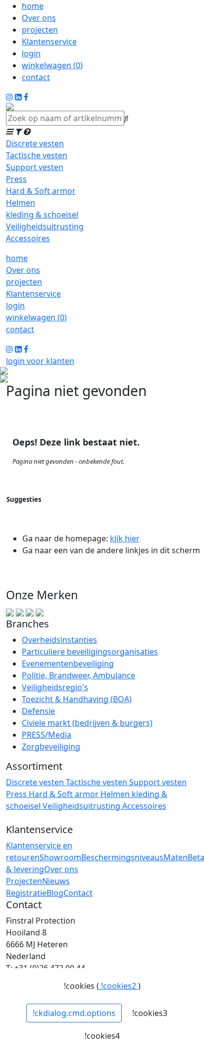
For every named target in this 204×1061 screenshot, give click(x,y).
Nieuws (56, 881)
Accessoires (28, 238)
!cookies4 (102, 1035)
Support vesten (34, 167)
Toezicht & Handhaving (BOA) (77, 699)
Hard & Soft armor (41, 190)
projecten (40, 29)
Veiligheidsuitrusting (45, 226)
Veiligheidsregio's (55, 687)
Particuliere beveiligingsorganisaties (90, 651)
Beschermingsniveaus (122, 857)
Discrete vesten (35, 143)
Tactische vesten (36, 155)
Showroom (60, 857)
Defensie (38, 711)
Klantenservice (49, 41)
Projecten (24, 881)
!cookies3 (149, 1013)
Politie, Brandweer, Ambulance (78, 675)
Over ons (39, 17)
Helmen (20, 202)
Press (16, 179)
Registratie (26, 892)
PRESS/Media (46, 734)
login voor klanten (40, 360)
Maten (175, 857)
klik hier (125, 538)
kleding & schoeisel (42, 214)
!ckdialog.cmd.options (74, 1013)
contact (36, 77)
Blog (55, 892)
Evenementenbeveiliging (68, 663)
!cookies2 (118, 985)
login (31, 53)
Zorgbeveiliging (51, 746)
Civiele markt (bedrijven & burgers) (87, 722)
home (33, 5)
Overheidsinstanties (59, 639)
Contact (78, 892)
